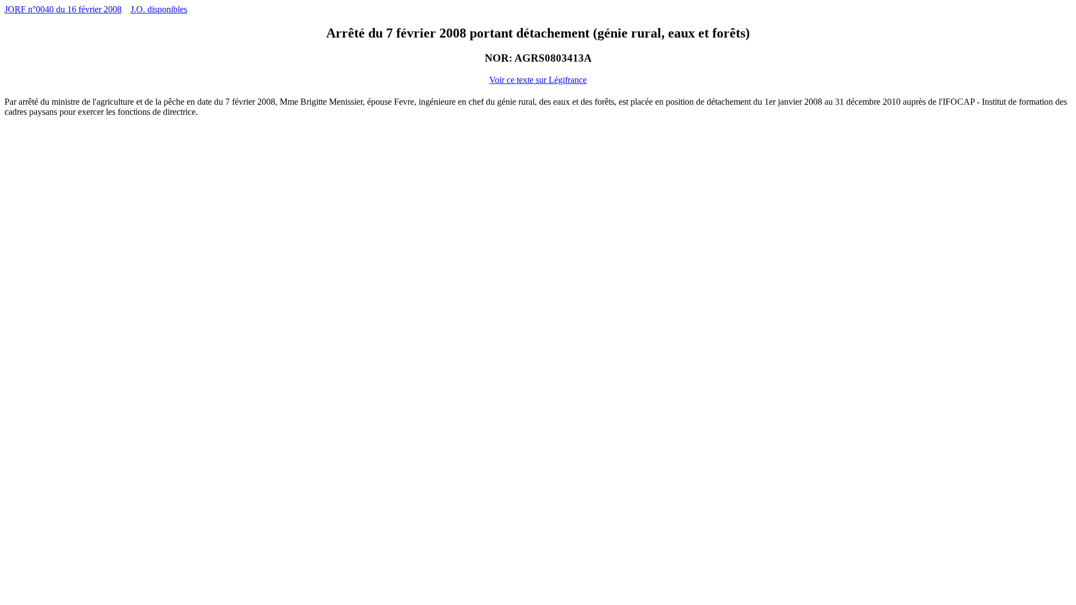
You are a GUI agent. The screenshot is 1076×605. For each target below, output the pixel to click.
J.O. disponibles (159, 9)
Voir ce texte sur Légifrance (538, 80)
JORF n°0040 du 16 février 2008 (63, 9)
